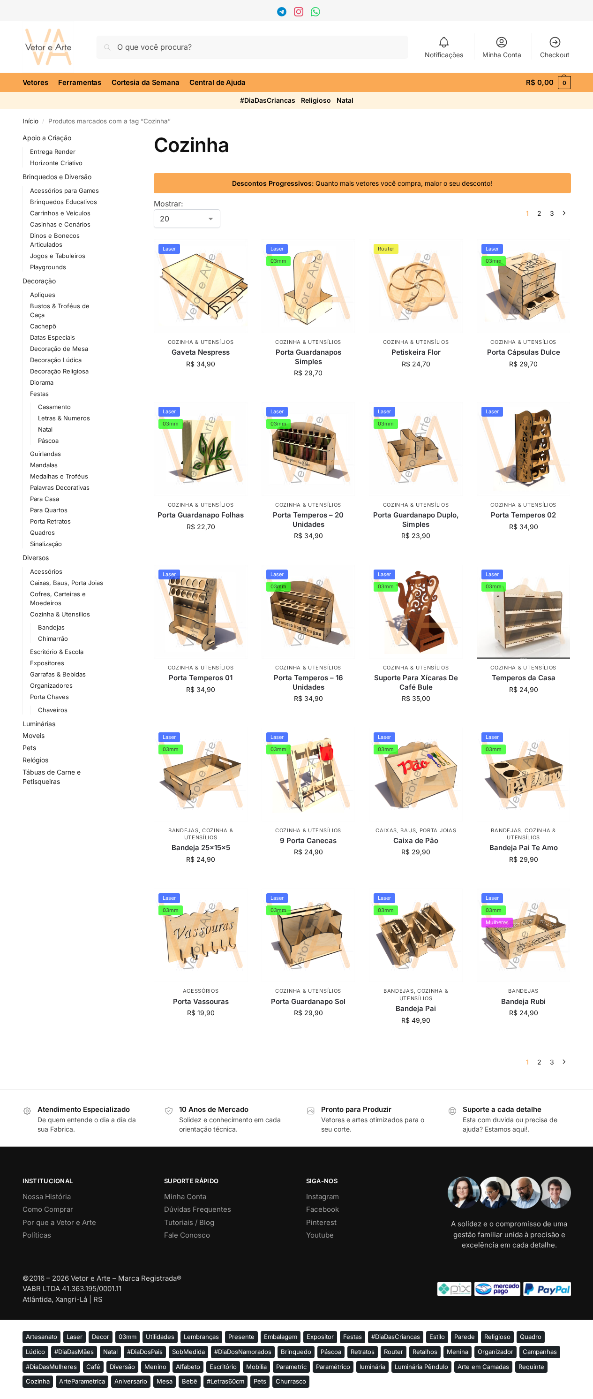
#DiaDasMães (74, 1351)
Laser (75, 1336)
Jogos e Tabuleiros (57, 255)
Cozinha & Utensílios (201, 342)
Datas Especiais (52, 337)
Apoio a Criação (47, 138)
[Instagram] (300, 14)
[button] (548, 82)
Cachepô (43, 326)
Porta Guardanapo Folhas (201, 514)
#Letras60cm (225, 1381)
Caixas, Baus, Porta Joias (416, 830)
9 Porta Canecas (308, 840)
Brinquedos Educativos (63, 201)
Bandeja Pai (416, 1008)
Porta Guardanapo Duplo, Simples (416, 519)
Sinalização (46, 543)
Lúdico (35, 1351)
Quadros (42, 532)
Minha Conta (501, 55)
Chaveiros (53, 710)
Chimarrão (53, 638)
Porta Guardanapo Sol (308, 1001)
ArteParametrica (82, 1381)
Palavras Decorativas (60, 487)
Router (393, 1351)
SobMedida (188, 1351)
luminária (372, 1366)
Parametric (291, 1366)
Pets (29, 748)
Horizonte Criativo (56, 163)
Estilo (437, 1336)
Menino (155, 1366)
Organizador (495, 1351)
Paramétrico (333, 1366)
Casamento (54, 407)
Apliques (42, 294)
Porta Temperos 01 (201, 677)
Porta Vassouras (201, 1001)
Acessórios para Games (64, 190)
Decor (100, 1336)
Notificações (444, 55)
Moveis (34, 735)
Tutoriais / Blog (189, 1222)
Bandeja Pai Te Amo (523, 847)
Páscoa (48, 440)
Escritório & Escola (56, 651)
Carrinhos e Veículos (60, 213)
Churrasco (291, 1381)
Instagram (322, 1196)
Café (93, 1366)
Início (30, 121)
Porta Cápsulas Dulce (523, 352)
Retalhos (425, 1351)
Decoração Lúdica (56, 360)
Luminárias (39, 724)
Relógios (35, 760)
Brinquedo (296, 1351)
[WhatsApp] (317, 14)
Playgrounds (48, 267)
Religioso (316, 100)
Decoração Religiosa (59, 371)
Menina (457, 1351)
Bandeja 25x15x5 (201, 847)
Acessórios (201, 991)
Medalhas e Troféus (59, 476)
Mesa (165, 1381)
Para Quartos (49, 510)
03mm (127, 1336)
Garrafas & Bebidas (58, 674)
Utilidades (160, 1336)
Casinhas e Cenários (60, 224)
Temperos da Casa (523, 677)
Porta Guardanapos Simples (308, 357)
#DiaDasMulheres (51, 1366)
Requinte (531, 1366)
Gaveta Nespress (201, 352)
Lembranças (201, 1336)
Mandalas (44, 465)
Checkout (555, 55)
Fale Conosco (187, 1235)
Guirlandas (45, 453)
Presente (241, 1336)
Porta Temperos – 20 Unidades (308, 519)
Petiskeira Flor (416, 352)
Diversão (122, 1366)
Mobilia (256, 1366)
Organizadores (51, 685)
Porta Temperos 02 (523, 514)
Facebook (322, 1209)
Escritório (223, 1366)
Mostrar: (168, 203)
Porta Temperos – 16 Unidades (308, 682)
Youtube (320, 1235)
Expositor (320, 1336)
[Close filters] (118, 139)
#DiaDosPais (145, 1351)
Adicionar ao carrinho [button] (200, 384)
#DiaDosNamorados (242, 1351)
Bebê (189, 1381)
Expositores (47, 663)
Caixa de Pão (415, 840)
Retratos (363, 1351)
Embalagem (280, 1336)
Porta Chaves (49, 696)
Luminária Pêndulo (421, 1366)
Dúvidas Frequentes (197, 1209)
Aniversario (130, 1381)
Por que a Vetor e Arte (59, 1222)
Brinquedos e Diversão (57, 177)
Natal (345, 100)
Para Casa (44, 498)
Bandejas (183, 830)
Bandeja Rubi (523, 1001)
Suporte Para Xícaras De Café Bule (416, 682)
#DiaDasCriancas (267, 100)
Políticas (37, 1235)
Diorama (41, 382)
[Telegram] (283, 14)
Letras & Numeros (64, 418)
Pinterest (321, 1222)
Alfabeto (188, 1366)
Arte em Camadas (483, 1366)
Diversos (36, 558)
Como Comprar (48, 1209)
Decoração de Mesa (59, 348)
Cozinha (38, 1381)
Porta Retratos (50, 521)
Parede (464, 1336)
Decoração (39, 281)
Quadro (530, 1336)
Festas (39, 393)
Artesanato (41, 1336)
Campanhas (540, 1351)
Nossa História (47, 1196)
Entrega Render (52, 151)
